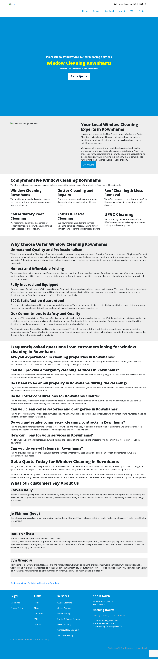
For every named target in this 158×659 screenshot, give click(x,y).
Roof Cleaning (63, 613)
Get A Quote (88, 164)
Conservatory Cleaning (68, 630)
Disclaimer (15, 602)
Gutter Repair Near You (103, 623)
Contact (142, 11)
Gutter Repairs (64, 608)
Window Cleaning (65, 635)
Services (96, 11)
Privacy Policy (16, 608)
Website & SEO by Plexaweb (121, 648)
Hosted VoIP (142, 648)
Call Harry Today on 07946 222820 (130, 4)
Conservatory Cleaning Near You (108, 626)
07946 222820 (99, 604)
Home (85, 11)
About (122, 11)
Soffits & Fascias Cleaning (69, 619)
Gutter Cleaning (64, 602)
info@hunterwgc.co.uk (103, 601)
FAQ (132, 11)
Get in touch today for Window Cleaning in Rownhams (35, 583)
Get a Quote (79, 76)
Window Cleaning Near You (105, 620)
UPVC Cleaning (64, 624)
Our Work (109, 11)
